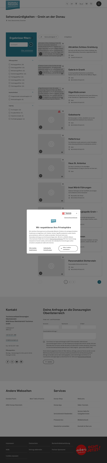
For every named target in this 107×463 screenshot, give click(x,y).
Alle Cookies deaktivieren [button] (33, 249)
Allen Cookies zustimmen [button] (67, 248)
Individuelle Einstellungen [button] (47, 249)
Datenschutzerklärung (70, 217)
